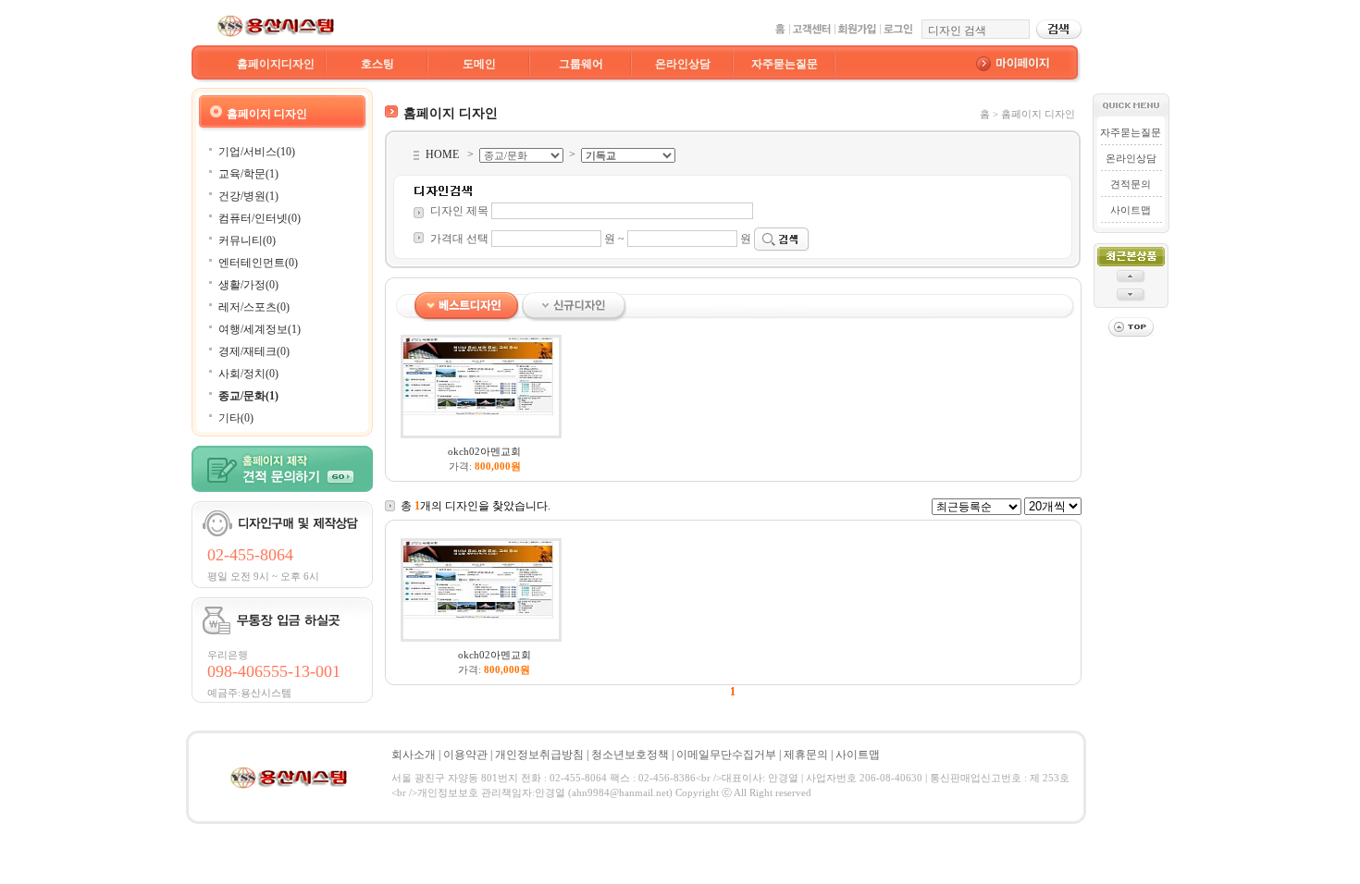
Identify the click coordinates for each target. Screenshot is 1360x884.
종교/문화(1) (248, 395)
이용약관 (465, 754)
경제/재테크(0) (254, 351)
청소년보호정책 (630, 754)
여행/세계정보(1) (259, 329)
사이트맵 (1130, 209)
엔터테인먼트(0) (258, 262)
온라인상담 (683, 63)
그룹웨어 (581, 63)
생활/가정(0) (248, 284)
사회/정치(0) (248, 373)
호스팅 (377, 63)
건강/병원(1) (248, 196)
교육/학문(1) (248, 173)
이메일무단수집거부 (726, 754)
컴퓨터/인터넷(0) (259, 218)
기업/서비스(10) (256, 151)
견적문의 (1130, 184)
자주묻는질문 (784, 63)
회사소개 (413, 754)
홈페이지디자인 (276, 63)
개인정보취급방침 (539, 754)
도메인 (479, 63)
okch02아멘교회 (484, 451)
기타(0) (235, 417)
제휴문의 (806, 754)
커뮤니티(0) (247, 240)
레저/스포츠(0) (254, 307)
